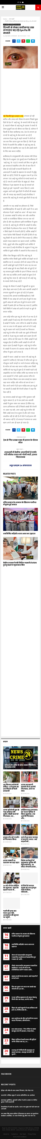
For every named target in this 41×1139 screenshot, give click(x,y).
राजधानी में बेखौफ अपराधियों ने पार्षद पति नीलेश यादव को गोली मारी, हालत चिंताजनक (20, 455)
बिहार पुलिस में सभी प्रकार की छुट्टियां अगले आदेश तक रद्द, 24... (24, 1040)
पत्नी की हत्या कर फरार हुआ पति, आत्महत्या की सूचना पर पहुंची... (11, 914)
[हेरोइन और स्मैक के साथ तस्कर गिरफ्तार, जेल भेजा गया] (20, 757)
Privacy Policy (32, 1134)
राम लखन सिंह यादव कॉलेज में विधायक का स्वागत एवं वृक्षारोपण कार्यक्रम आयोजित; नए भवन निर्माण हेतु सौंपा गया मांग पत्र (19, 1115)
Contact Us (14, 1134)
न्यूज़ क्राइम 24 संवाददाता (11, 36)
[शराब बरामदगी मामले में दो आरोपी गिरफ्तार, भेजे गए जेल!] (29, 777)
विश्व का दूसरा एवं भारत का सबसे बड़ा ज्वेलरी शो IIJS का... (24, 988)
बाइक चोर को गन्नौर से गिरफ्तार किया (11, 838)
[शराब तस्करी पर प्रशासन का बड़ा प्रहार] (11, 852)
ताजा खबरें (6, 24)
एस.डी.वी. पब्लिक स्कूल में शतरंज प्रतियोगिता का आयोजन (18, 1095)
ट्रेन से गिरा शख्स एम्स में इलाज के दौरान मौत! (20, 441)
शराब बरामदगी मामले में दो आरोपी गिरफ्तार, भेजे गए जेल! (28, 788)
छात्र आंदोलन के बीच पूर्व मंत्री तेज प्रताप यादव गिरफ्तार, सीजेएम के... (25, 1019)
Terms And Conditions (19, 1137)
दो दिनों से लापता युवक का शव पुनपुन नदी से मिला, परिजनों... (28, 889)
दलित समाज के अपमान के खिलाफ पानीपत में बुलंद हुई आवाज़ (19, 503)
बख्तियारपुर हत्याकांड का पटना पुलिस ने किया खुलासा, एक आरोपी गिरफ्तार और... (29, 814)
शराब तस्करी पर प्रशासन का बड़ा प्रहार (11, 861)
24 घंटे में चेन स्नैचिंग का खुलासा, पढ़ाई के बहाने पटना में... (11, 888)
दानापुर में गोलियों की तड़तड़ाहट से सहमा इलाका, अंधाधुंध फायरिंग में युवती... (23, 1052)
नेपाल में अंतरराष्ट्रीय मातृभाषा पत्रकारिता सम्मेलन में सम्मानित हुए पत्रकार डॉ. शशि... (24, 957)
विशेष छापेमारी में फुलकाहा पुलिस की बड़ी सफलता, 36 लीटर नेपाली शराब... (29, 863)
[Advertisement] (20, 92)
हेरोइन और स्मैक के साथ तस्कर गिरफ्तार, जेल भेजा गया (20, 766)
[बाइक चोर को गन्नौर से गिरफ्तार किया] (11, 829)
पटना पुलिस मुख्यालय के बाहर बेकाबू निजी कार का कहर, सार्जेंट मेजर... (24, 998)
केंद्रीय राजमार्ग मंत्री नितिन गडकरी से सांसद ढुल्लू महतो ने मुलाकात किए (20, 564)
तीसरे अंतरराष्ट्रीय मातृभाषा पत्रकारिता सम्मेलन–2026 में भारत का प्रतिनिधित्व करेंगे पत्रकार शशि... (24, 968)
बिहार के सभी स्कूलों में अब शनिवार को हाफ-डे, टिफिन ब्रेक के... (24, 1009)
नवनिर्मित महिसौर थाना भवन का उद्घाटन (19, 534)
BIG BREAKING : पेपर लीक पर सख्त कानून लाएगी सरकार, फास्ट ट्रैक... (24, 1030)
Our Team (23, 1134)
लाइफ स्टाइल (17, 24)
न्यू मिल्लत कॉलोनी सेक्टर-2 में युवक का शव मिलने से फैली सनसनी (11, 788)
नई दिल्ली (11, 24)
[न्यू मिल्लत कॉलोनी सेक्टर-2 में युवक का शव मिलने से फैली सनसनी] (11, 777)
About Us (6, 1134)
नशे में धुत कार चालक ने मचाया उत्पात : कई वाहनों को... (29, 839)
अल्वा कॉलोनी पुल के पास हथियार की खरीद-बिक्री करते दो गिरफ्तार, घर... (11, 813)
